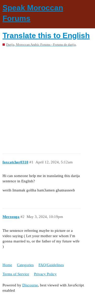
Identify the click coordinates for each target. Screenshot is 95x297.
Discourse (30, 285)
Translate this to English (46, 35)
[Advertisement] (47, 98)
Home (7, 265)
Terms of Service (16, 274)
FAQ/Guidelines (51, 265)
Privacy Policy (45, 274)
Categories (25, 265)
